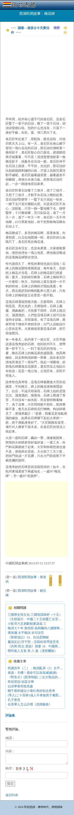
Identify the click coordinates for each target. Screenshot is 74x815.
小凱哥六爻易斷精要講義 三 (27, 623)
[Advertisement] (37, 76)
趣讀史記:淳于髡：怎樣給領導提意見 (33, 641)
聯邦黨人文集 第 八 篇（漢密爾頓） (32, 650)
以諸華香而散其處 (20, 686)
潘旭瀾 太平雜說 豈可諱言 (26, 632)
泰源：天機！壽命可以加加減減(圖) (32, 672)
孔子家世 (14, 699)
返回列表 (12, 795)
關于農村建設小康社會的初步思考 (31, 690)
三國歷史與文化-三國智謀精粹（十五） (35, 614)
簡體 (56, 28)
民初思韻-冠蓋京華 (21, 681)
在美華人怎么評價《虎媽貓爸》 (30, 704)
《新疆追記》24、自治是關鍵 (28, 637)
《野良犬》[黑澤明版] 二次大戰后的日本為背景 (41, 677)
